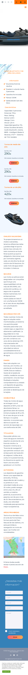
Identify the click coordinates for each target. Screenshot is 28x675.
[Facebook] (21, 2)
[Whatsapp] (16, 2)
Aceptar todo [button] (6, 671)
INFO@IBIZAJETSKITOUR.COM (13, 659)
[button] (14, 163)
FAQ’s (6, 567)
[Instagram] (25, 2)
